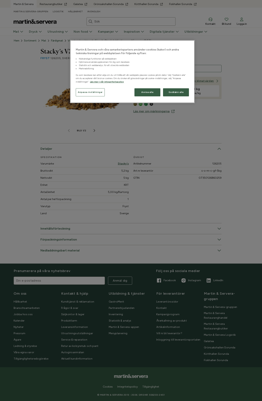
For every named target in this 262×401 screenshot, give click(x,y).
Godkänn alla (176, 92)
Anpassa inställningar (90, 92)
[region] (132, 71)
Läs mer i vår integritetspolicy (107, 81)
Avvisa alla (147, 92)
